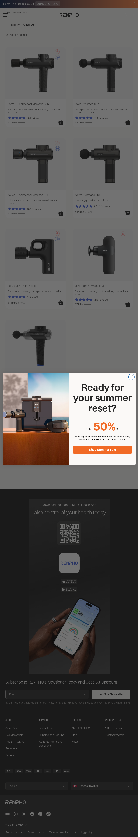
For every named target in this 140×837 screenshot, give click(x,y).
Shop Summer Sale (102, 449)
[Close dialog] (131, 377)
